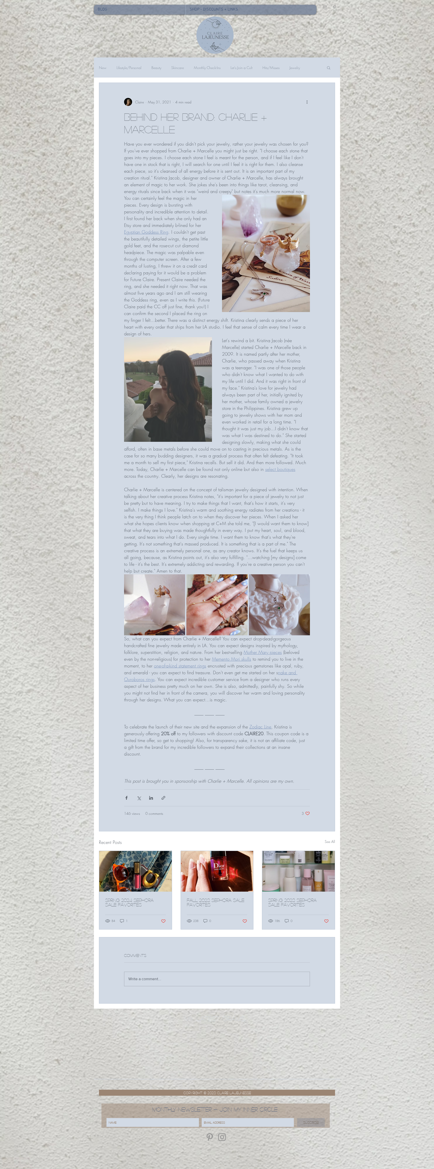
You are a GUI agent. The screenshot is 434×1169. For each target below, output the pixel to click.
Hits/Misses (271, 68)
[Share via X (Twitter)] (138, 797)
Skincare (177, 68)
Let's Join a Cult (241, 68)
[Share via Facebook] (126, 797)
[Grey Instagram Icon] (325, 7)
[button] (328, 68)
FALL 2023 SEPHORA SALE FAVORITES (215, 902)
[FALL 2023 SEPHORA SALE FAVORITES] (217, 871)
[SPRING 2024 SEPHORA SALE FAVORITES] (135, 871)
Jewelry (295, 68)
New (102, 68)
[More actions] (307, 102)
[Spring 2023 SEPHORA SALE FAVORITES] (298, 871)
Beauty (156, 68)
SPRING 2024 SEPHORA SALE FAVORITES (129, 902)
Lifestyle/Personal (129, 68)
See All (330, 841)
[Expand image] (154, 604)
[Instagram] (222, 1137)
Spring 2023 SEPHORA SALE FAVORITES (292, 902)
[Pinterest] (209, 1137)
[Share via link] (163, 797)
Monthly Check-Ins (207, 68)
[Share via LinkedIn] (151, 797)
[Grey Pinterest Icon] (334, 7)
